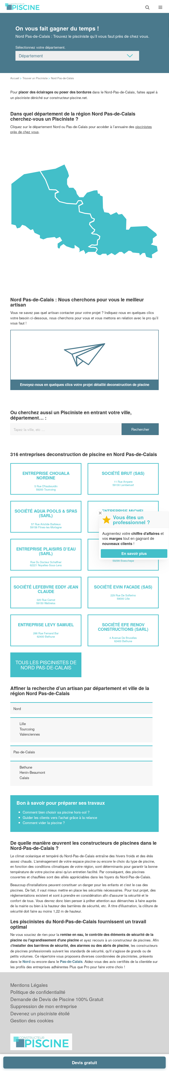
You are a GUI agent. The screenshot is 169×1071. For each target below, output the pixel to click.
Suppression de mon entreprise (43, 1006)
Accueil (14, 78)
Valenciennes (30, 734)
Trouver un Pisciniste (35, 78)
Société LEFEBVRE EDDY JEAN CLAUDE (46, 589)
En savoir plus (134, 553)
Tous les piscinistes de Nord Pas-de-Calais (45, 665)
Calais (24, 777)
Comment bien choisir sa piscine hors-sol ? (56, 812)
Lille (23, 723)
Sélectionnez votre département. (40, 47)
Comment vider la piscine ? (44, 822)
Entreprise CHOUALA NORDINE (45, 475)
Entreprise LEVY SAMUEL (46, 625)
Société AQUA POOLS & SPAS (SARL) (46, 513)
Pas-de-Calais (24, 751)
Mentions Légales (29, 984)
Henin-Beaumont (32, 772)
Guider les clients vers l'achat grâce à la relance (60, 817)
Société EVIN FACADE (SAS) (123, 587)
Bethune (26, 767)
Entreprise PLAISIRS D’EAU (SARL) (46, 551)
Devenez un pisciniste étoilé (40, 1013)
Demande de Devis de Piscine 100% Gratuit (56, 999)
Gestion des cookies (32, 1020)
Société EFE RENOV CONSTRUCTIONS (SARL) (123, 627)
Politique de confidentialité (37, 991)
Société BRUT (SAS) (123, 473)
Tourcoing (27, 728)
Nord (17, 708)
